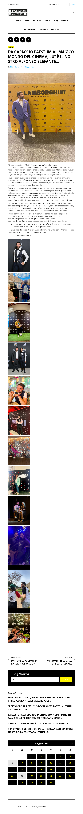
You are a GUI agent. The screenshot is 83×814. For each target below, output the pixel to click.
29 (32, 782)
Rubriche (37, 20)
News (27, 20)
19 (70, 769)
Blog (56, 20)
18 (60, 769)
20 (12, 776)
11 (60, 763)
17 (51, 769)
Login (73, 4)
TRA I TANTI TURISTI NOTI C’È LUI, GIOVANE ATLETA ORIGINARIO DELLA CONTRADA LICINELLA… (40, 730)
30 (41, 782)
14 (22, 769)
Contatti (55, 29)
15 (32, 769)
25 (60, 776)
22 (32, 776)
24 (51, 776)
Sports (47, 20)
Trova (66, 680)
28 (22, 782)
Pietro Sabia (14, 67)
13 (12, 769)
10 (51, 763)
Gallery (64, 20)
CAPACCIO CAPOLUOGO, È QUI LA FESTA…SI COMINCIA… (39, 723)
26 (70, 776)
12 (70, 763)
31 (51, 782)
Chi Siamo (43, 29)
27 (12, 782)
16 (41, 769)
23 (41, 776)
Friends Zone (29, 29)
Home (18, 20)
